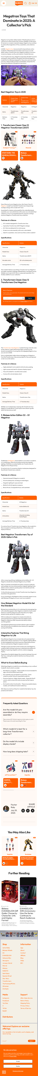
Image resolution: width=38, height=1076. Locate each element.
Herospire (6, 960)
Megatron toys (9, 49)
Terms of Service (25, 1008)
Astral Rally (6, 948)
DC (4, 953)
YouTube (5, 1003)
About (22, 950)
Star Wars (6, 978)
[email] (23, 812)
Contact (23, 953)
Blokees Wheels (7, 950)
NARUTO (5, 971)
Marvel (5, 966)
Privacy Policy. (13, 1056)
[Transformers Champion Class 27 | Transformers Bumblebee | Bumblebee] (28, 845)
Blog (21, 958)
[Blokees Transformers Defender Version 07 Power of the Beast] (28, 139)
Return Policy (24, 1000)
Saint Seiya (6, 973)
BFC (21, 963)
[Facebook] (28, 812)
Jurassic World (7, 963)
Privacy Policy (23, 301)
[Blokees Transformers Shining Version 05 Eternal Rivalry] (27, 767)
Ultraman (6, 986)
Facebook (6, 1000)
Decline (18, 1066)
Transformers (7, 981)
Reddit (5, 1011)
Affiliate (22, 955)
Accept (18, 1061)
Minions (5, 968)
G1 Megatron (11, 460)
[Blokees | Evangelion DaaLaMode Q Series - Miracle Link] (10, 845)
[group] (10, 901)
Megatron (4, 206)
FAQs (22, 960)
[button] (4, 1072)
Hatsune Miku (7, 958)
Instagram (6, 998)
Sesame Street (7, 976)
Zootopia (5, 989)
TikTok (5, 1008)
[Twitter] (32, 812)
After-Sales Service (26, 998)
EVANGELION (7, 955)
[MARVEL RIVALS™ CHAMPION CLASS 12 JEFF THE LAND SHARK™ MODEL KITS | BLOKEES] (10, 767)
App (21, 948)
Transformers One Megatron (11, 348)
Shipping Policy (25, 1003)
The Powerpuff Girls (9, 983)
